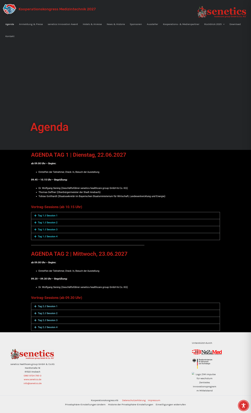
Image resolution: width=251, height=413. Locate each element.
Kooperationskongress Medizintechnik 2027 (57, 9)
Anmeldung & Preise (31, 24)
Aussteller (152, 24)
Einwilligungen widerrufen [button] (171, 404)
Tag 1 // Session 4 (48, 236)
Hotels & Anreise (92, 24)
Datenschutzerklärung (134, 400)
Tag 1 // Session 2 (48, 222)
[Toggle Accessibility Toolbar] (243, 405)
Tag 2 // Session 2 (48, 313)
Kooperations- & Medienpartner (181, 24)
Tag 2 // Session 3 (48, 320)
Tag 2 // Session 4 (48, 327)
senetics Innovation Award (63, 24)
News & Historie (116, 24)
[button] (223, 24)
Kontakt (9, 36)
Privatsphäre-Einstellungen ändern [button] (85, 404)
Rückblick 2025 (213, 24)
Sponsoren (136, 24)
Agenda (9, 24)
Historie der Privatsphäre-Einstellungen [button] (130, 404)
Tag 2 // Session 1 (48, 306)
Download (235, 24)
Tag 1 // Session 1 (48, 215)
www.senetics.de (32, 379)
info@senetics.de (33, 383)
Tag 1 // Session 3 (48, 229)
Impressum (154, 400)
